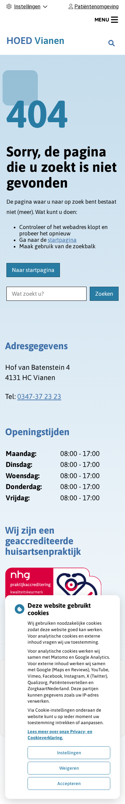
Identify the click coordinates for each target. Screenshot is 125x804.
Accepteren (69, 783)
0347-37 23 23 (39, 396)
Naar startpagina (33, 270)
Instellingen (69, 752)
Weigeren (69, 768)
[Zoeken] (111, 43)
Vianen (35, 40)
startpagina (62, 240)
